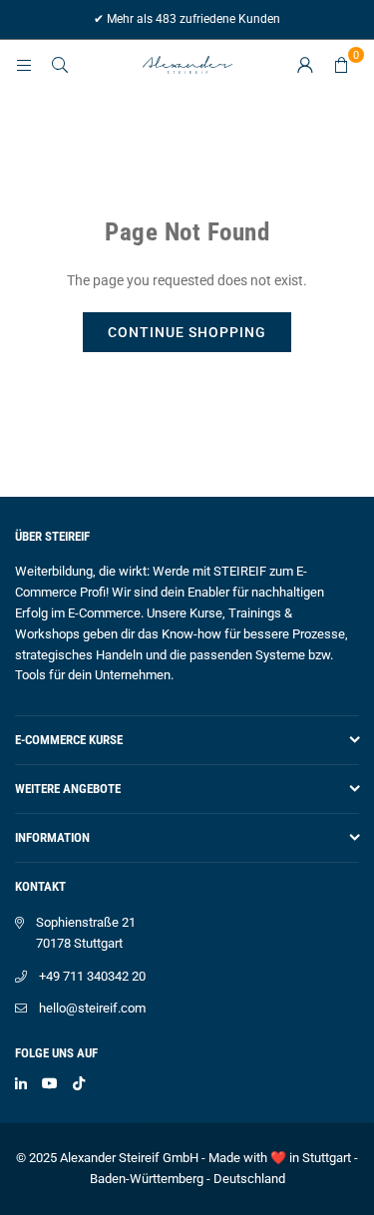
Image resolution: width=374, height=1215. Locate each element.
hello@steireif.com (92, 1008)
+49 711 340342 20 (92, 976)
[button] (341, 65)
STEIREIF (239, 571)
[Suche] (60, 65)
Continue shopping (187, 332)
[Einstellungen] (305, 65)
